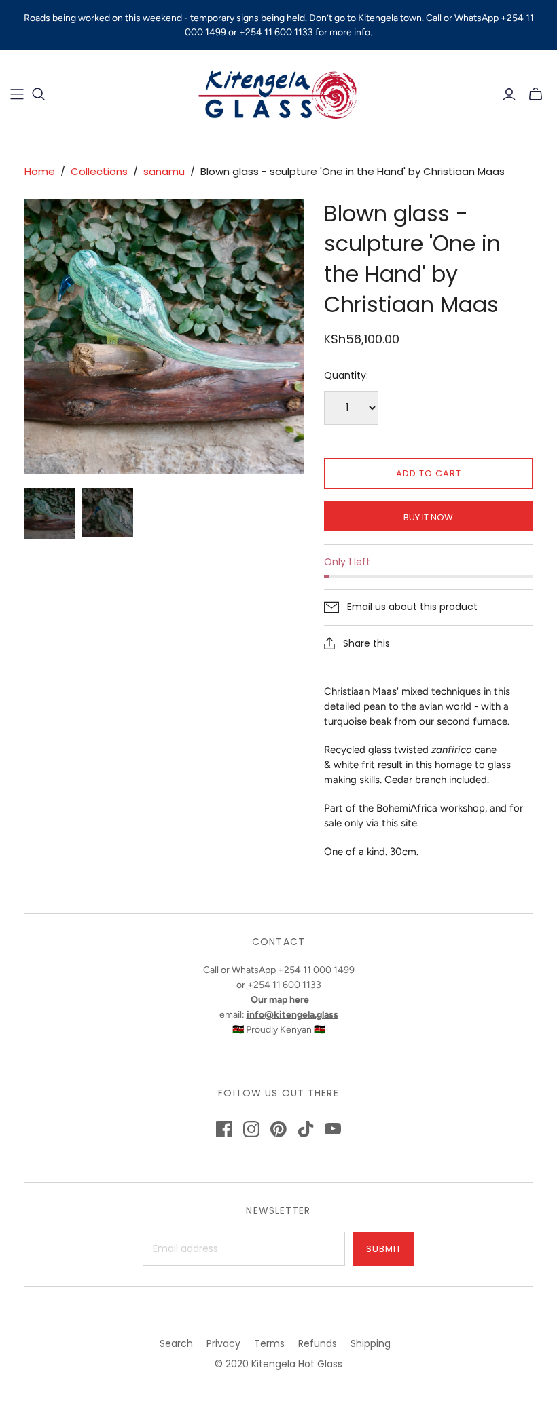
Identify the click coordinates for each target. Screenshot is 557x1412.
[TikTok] (306, 1129)
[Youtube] (333, 1129)
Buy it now (428, 517)
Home (39, 171)
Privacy (223, 1343)
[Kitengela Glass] (278, 93)
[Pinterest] (278, 1129)
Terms (269, 1343)
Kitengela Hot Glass (296, 1364)
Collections (99, 171)
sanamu (164, 171)
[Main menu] (17, 94)
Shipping (371, 1343)
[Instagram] (251, 1129)
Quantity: (346, 375)
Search (176, 1343)
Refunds (317, 1343)
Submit (383, 1248)
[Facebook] (224, 1129)
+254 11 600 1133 (284, 985)
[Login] (509, 94)
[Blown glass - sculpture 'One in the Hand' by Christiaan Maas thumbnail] (49, 513)
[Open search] (39, 94)
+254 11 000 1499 (316, 970)
